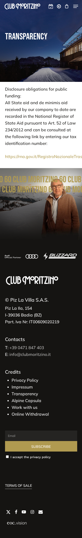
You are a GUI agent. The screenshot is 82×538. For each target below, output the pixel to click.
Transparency (25, 393)
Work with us (24, 407)
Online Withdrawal (30, 414)
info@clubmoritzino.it (30, 354)
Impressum (22, 387)
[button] (75, 6)
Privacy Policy (25, 380)
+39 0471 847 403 (26, 347)
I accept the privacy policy (30, 457)
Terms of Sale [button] (18, 485)
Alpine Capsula (26, 400)
